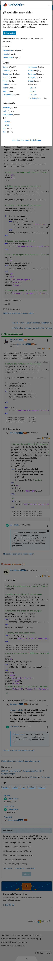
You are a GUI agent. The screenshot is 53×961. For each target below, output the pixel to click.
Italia (5, 91)
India (5, 111)
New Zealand (8, 115)
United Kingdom (34, 98)
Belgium (6, 67)
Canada (6, 54)
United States (8, 58)
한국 (4, 132)
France (5, 84)
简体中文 (8, 121)
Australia (6, 108)
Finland (5, 81)
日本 (4, 128)
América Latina (8, 51)
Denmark (6, 71)
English (32, 91)
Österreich (32, 74)
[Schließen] (49, 5)
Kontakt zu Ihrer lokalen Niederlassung (26, 140)
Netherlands (32, 67)
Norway (31, 71)
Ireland (5, 88)
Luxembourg (7, 95)
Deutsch (33, 88)
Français (33, 95)
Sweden (31, 81)
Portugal (31, 77)
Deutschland (7, 74)
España (6, 77)
